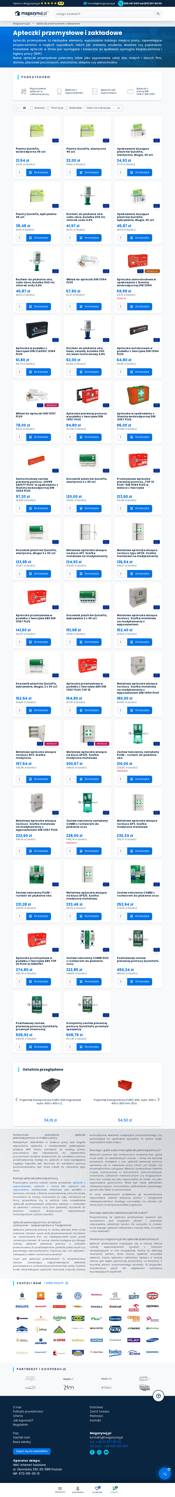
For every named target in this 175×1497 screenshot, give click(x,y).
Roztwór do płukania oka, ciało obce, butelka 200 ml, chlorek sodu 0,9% (85, 217)
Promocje (57, 108)
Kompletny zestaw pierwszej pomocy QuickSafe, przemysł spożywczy (87, 1026)
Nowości (40, 108)
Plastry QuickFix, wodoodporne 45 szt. (31, 150)
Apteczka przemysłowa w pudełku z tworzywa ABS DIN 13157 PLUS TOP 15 (86, 686)
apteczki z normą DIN (49, 1186)
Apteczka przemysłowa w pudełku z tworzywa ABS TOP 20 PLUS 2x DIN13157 (36, 961)
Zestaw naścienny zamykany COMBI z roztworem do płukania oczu (87, 823)
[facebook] (92, 1453)
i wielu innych (53, 1283)
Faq (15, 1433)
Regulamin (20, 1425)
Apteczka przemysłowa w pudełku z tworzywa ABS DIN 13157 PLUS (35, 618)
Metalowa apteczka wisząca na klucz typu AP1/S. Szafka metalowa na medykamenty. (138, 553)
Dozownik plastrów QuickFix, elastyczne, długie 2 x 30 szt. (36, 552)
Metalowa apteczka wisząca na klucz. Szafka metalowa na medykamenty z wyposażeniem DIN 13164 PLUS (138, 688)
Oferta (18, 1416)
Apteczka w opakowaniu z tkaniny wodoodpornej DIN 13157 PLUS (136, 416)
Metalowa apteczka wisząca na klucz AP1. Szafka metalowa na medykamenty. (87, 553)
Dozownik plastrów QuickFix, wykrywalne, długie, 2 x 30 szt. (37, 685)
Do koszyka (41, 172)
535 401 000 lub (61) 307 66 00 (143, 3)
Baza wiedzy (22, 1442)
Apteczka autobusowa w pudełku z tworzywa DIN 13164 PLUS (138, 351)
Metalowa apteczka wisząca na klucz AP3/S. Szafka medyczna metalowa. (86, 895)
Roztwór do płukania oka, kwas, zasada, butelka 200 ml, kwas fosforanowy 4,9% (85, 351)
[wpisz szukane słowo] (158, 13)
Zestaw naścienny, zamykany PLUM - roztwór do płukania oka (138, 755)
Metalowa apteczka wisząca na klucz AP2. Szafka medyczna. (36, 755)
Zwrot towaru (99, 1412)
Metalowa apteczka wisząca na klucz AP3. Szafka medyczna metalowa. (137, 823)
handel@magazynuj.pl (101, 3)
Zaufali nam (21, 1437)
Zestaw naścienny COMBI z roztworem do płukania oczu (138, 894)
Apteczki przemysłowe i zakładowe (58, 23)
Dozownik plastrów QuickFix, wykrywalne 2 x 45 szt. (86, 617)
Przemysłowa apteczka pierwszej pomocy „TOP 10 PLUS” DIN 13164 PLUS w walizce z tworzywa (135, 483)
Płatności (96, 1416)
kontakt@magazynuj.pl (106, 1437)
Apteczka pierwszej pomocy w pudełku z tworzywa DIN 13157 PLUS (86, 416)
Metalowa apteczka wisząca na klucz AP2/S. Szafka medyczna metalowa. (86, 755)
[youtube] (106, 1453)
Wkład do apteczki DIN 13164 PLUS (86, 281)
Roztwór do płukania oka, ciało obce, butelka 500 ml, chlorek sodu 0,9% (35, 282)
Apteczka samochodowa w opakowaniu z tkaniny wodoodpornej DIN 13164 (136, 282)
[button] (78, 1490)
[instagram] (99, 1453)
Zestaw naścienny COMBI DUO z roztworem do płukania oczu (87, 961)
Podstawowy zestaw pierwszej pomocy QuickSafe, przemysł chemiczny (37, 1026)
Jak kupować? (23, 1420)
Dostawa (96, 1407)
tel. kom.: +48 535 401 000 (109, 1446)
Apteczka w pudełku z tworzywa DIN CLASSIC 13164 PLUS (35, 351)
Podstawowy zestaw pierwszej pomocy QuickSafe (138, 960)
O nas (17, 1407)
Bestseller (76, 108)
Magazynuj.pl (21, 23)
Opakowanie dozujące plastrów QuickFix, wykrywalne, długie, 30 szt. (136, 217)
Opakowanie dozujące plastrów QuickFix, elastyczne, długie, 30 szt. (135, 151)
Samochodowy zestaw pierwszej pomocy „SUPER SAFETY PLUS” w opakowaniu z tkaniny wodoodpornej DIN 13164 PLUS (37, 485)
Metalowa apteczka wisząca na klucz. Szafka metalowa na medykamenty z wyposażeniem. (137, 620)
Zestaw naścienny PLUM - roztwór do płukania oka (34, 894)
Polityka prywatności (28, 1412)
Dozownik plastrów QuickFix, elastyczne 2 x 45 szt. (86, 480)
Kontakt (95, 1420)
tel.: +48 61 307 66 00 (105, 1442)
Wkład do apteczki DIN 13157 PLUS (36, 415)
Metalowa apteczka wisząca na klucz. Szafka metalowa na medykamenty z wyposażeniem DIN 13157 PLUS (37, 825)
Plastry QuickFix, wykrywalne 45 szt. (36, 216)
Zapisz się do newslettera (32, 1451)
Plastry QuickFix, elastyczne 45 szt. (86, 150)
